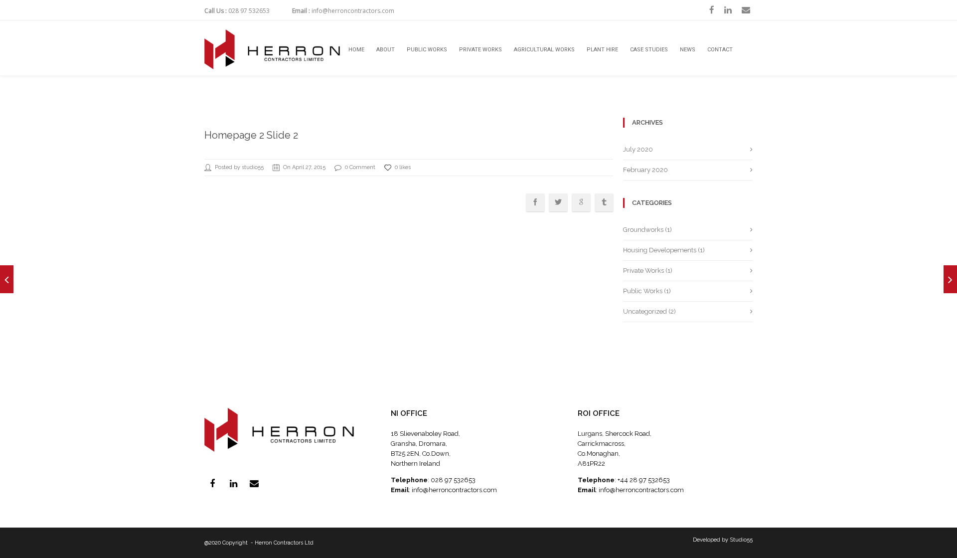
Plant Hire (602, 49)
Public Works (427, 49)
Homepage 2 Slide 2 (251, 135)
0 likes (403, 167)
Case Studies (649, 49)
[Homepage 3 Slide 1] (950, 279)
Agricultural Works (544, 49)
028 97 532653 (249, 10)
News (687, 49)
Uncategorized (645, 311)
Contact (720, 49)
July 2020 (638, 149)
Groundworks (643, 229)
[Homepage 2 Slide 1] (6, 279)
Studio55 (741, 540)
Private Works (480, 49)
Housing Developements (659, 250)
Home (356, 49)
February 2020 (645, 170)
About (385, 49)
